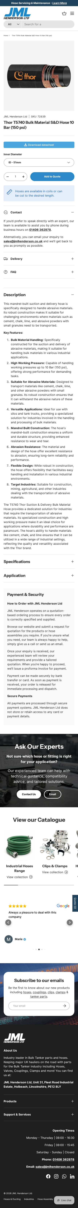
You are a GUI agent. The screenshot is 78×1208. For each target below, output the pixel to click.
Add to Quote (52, 176)
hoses (27, 992)
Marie (18, 939)
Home (6, 35)
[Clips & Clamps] (55, 845)
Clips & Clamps (54, 866)
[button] (8, 922)
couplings (39, 992)
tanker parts (38, 996)
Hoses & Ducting (12, 1199)
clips (51, 992)
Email (52, 794)
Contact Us (29, 794)
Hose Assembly (45, 1199)
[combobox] (39, 24)
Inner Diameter (13, 154)
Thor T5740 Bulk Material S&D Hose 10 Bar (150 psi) (32, 35)
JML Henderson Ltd (15, 116)
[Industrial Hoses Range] (19, 845)
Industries (29, 1199)
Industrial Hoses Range (19, 868)
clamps (60, 992)
